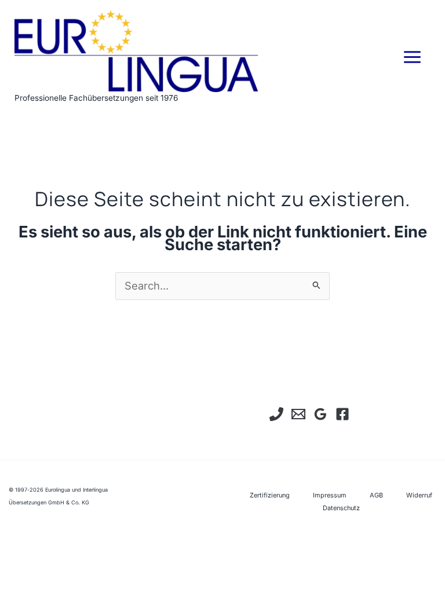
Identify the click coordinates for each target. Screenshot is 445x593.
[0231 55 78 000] (276, 414)
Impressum (329, 495)
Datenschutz (341, 508)
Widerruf (419, 495)
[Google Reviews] (320, 414)
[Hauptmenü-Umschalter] (413, 57)
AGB (376, 495)
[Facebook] (342, 414)
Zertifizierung (270, 495)
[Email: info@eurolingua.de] (298, 414)
